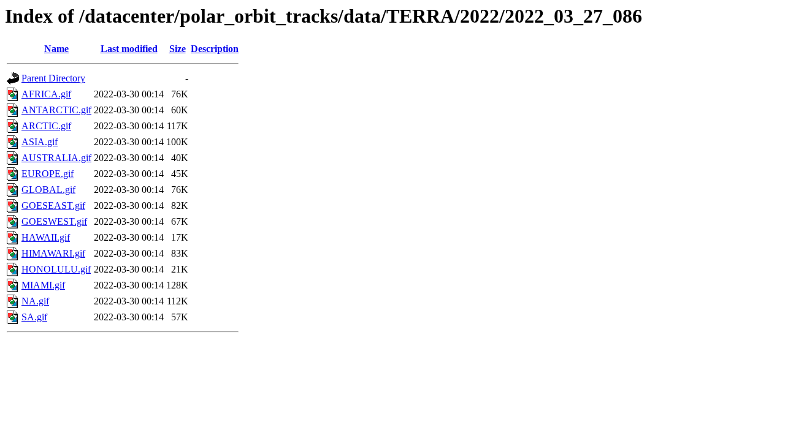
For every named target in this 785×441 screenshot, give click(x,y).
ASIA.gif (39, 142)
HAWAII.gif (45, 237)
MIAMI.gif (43, 285)
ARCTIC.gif (46, 126)
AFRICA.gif (46, 94)
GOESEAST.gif (53, 205)
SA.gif (34, 317)
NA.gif (35, 301)
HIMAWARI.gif (53, 253)
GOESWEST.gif (54, 221)
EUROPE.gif (47, 173)
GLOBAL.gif (48, 189)
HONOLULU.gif (56, 269)
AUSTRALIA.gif (56, 158)
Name (56, 48)
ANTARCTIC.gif (56, 110)
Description (215, 48)
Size (177, 48)
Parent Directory (53, 78)
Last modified (129, 48)
